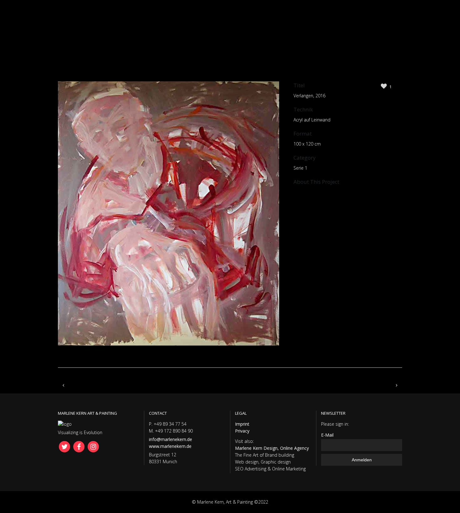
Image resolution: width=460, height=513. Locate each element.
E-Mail (327, 435)
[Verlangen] (168, 358)
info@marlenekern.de (170, 439)
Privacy (242, 431)
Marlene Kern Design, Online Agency (272, 448)
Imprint (242, 424)
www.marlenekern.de (170, 446)
